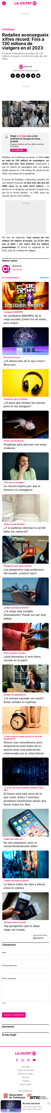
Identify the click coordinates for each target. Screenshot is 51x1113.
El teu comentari (9, 978)
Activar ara (17, 150)
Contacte (25, 1081)
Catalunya (8, 29)
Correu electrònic (9, 965)
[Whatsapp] (28, 76)
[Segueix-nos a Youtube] (34, 1060)
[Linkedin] (23, 76)
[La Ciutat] (26, 3)
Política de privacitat (25, 1070)
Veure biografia (17, 269)
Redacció (28, 66)
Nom (4, 952)
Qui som (25, 1077)
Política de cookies (25, 1074)
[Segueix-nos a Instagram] (28, 1060)
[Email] (38, 76)
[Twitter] (18, 76)
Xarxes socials (25, 1084)
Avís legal (26, 1067)
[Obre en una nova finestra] (14, 1096)
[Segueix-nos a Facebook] (17, 1060)
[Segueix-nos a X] (22, 1060)
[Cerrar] (48, 1103)
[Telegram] (33, 76)
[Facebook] (13, 76)
